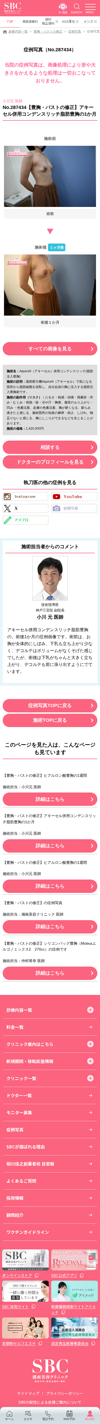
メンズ (88, 21)
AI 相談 (63, 12)
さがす (28, 1419)
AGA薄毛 (68, 21)
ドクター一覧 (19, 1095)
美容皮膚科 (30, 21)
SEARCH (76, 12)
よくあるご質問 (21, 1181)
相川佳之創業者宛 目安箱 (30, 1163)
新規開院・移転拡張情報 (29, 1061)
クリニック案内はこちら (29, 1044)
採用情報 (14, 1198)
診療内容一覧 (18, 31)
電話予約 (48, 1419)
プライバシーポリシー (64, 1393)
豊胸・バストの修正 (48, 31)
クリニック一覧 (21, 1078)
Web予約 (69, 1419)
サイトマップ (28, 1393)
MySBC (90, 1419)
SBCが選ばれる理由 (25, 1146)
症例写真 (74, 31)
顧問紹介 (14, 1215)
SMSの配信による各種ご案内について (50, 1402)
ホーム (9, 1419)
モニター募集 (19, 1112)
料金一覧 (14, 1027)
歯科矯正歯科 (48, 21)
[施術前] (50, 176)
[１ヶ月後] (50, 285)
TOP (10, 21)
